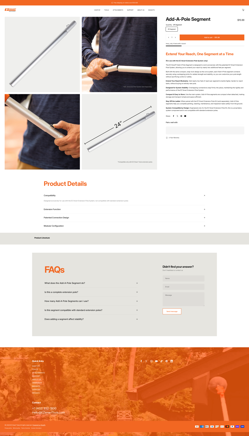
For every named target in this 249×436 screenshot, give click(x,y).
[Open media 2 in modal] (119, 54)
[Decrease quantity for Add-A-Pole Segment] (168, 37)
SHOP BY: (36, 366)
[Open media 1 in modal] (42, 54)
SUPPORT (36, 376)
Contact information (36, 428)
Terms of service (25, 428)
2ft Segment (172, 29)
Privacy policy (8, 428)
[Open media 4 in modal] (119, 131)
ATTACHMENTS (38, 373)
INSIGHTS (36, 386)
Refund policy (16, 428)
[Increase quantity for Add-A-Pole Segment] (176, 37)
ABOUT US (36, 379)
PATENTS (36, 393)
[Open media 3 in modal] (42, 131)
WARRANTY (37, 383)
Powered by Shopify (38, 425)
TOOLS (35, 369)
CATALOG (36, 390)
